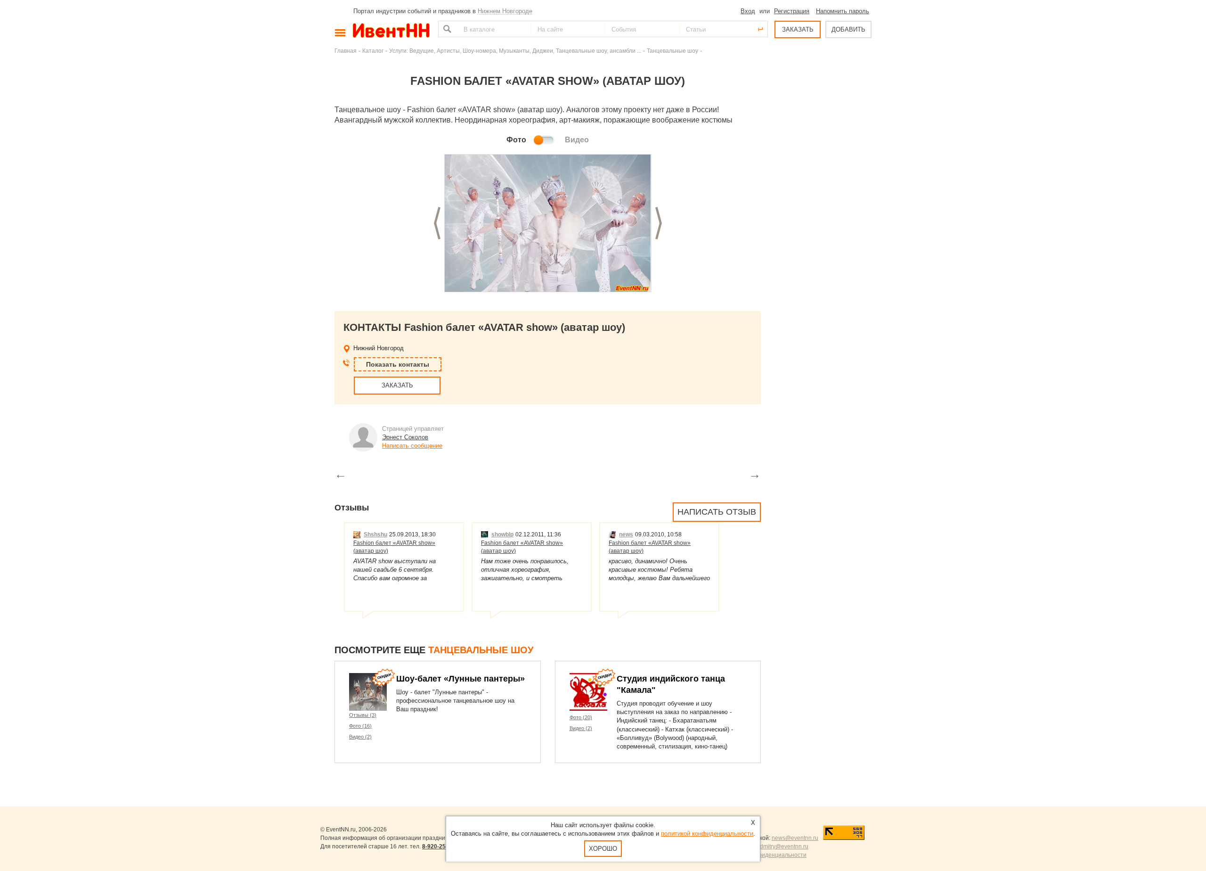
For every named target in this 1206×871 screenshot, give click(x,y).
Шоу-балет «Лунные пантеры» (460, 678)
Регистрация (791, 11)
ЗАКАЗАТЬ (798, 29)
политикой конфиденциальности (707, 833)
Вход (748, 11)
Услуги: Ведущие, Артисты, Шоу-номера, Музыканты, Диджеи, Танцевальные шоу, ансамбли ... (515, 51)
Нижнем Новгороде (505, 11)
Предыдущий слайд (437, 223)
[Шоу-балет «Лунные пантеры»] (368, 692)
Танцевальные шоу (672, 51)
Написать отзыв (716, 512)
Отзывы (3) (362, 715)
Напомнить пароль (842, 11)
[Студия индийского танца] (588, 692)
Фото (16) (360, 726)
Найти (446, 29)
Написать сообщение (412, 445)
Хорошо (603, 848)
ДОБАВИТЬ (848, 29)
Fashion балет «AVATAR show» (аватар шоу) (394, 547)
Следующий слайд (659, 223)
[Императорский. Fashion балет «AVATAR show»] (548, 224)
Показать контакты (397, 364)
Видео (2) (360, 737)
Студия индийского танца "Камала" (671, 684)
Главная (345, 51)
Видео (577, 140)
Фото (516, 140)
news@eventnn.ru (795, 838)
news (626, 534)
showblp (502, 534)
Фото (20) (581, 717)
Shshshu (375, 534)
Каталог (372, 51)
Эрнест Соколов (405, 437)
